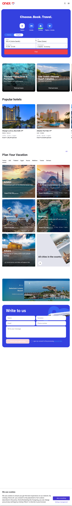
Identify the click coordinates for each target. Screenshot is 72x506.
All (67, 151)
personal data (58, 341)
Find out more (18, 88)
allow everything (61, 498)
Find (36, 52)
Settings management (61, 502)
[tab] (4, 161)
